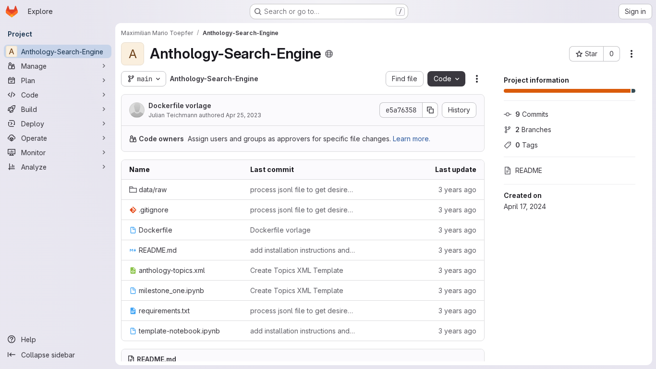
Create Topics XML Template (296, 270)
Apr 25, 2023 (243, 115)
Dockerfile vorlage (179, 105)
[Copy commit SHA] (430, 110)
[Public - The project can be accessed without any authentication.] (329, 54)
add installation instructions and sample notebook (303, 250)
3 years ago (457, 189)
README (528, 170)
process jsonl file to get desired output (303, 189)
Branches (533, 129)
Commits (531, 114)
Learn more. (411, 139)
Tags (526, 145)
